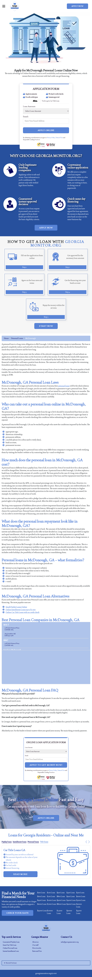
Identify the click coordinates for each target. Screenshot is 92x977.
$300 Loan (61, 892)
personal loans (64, 386)
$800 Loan (61, 896)
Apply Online (46, 130)
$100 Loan (41, 892)
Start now (46, 326)
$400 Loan (70, 892)
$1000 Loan (80, 896)
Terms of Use (59, 138)
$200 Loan (51, 892)
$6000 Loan (41, 904)
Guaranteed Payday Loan (11, 942)
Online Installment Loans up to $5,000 (21, 609)
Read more (20, 871)
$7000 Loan (51, 904)
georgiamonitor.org (43, 973)
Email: (26, 117)
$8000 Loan (61, 904)
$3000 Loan (61, 900)
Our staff (35, 945)
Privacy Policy (51, 138)
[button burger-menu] (3, 6)
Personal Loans (17, 338)
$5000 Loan (80, 900)
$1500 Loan (41, 900)
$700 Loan (51, 896)
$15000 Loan (42, 910)
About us (35, 942)
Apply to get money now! (46, 765)
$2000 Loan (51, 900)
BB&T (5, 640)
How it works (36, 948)
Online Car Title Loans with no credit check (22, 612)
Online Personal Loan (10, 948)
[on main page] (15, 6)
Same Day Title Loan (9, 945)
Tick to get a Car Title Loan (50, 101)
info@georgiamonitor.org (70, 942)
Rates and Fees (37, 951)
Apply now (77, 6)
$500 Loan (80, 892)
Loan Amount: (29, 106)
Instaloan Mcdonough (12, 650)
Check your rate (17, 913)
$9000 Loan (71, 904)
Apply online (46, 818)
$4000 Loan (71, 900)
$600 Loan (41, 896)
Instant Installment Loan (11, 951)
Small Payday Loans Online (16, 607)
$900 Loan (70, 896)
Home (6, 338)
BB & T (6, 625)
